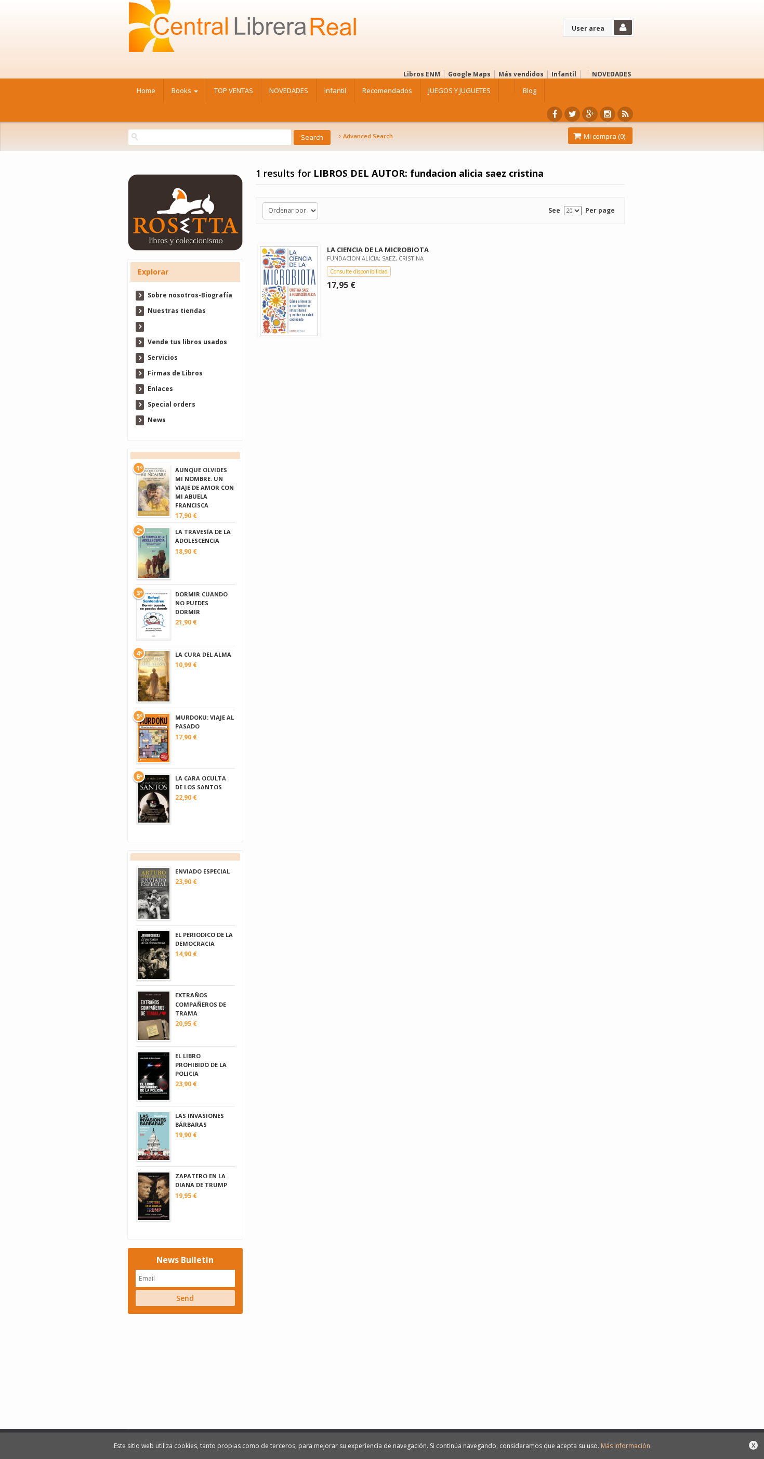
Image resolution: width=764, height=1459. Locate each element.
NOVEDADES (611, 74)
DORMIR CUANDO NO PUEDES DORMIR (201, 603)
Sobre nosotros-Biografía (190, 295)
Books (182, 90)
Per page (600, 210)
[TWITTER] (572, 114)
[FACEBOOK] (554, 114)
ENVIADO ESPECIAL (202, 871)
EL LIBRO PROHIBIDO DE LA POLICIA (201, 1064)
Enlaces (160, 388)
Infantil (563, 74)
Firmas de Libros (175, 373)
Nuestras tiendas (177, 310)
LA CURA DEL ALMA (203, 654)
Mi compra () (603, 136)
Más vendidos (521, 74)
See (554, 210)
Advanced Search (367, 136)
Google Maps (469, 74)
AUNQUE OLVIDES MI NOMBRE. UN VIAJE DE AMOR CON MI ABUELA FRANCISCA (204, 488)
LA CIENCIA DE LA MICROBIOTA (378, 249)
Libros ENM (421, 74)
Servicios (163, 357)
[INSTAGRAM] (607, 114)
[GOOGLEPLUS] (590, 114)
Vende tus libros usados (187, 341)
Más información (625, 1445)
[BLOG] (625, 114)
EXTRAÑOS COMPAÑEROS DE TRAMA (200, 1004)
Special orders (171, 404)
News (157, 419)
